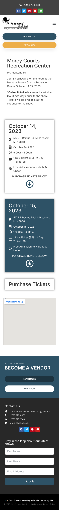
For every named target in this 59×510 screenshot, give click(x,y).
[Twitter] (24, 11)
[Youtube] (35, 11)
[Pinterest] (29, 11)
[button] (54, 23)
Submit (29, 481)
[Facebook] (18, 11)
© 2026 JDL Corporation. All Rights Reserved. (23, 504)
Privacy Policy (49, 504)
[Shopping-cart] (40, 11)
